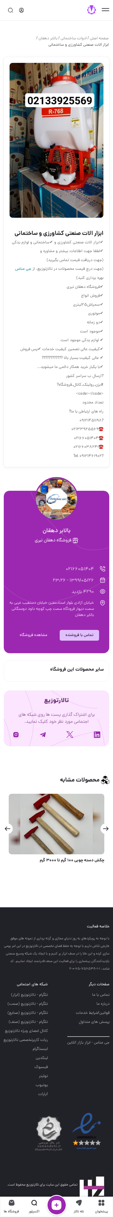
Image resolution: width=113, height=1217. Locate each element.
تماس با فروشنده (79, 635)
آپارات (43, 1094)
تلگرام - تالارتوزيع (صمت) (28, 1004)
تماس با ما (101, 995)
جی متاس (23, 269)
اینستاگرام (40, 1049)
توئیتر (43, 1076)
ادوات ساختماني (74, 39)
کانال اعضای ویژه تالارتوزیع (26, 1031)
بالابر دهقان (48, 39)
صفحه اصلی (99, 39)
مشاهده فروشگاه (33, 635)
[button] (106, 828)
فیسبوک (41, 1067)
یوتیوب (42, 1085)
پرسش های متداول (94, 1022)
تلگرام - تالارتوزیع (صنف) (28, 1022)
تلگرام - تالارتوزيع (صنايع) (28, 1013)
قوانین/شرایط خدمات (93, 1013)
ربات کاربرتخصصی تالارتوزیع (25, 1040)
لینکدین (42, 1058)
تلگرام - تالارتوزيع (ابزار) (29, 995)
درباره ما (103, 1004)
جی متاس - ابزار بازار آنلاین (88, 1043)
